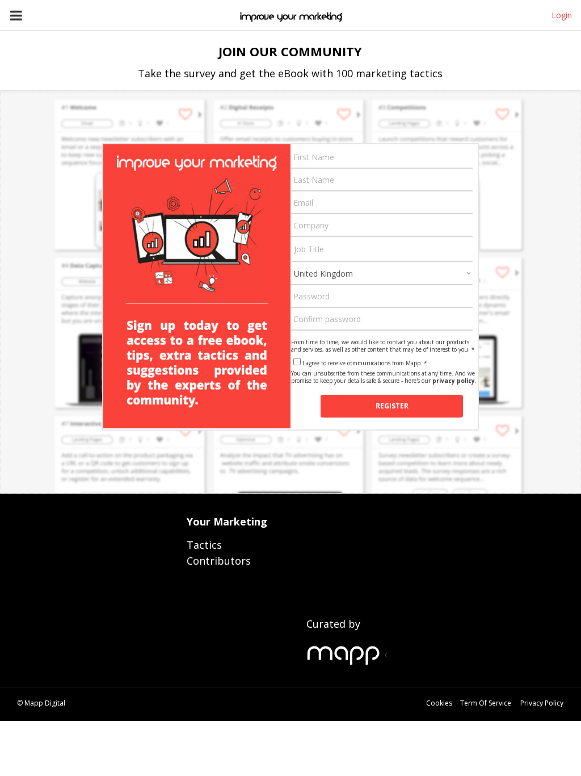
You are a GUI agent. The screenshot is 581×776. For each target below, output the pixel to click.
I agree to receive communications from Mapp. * (364, 363)
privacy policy (453, 381)
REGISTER (392, 406)
